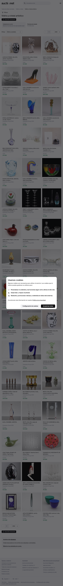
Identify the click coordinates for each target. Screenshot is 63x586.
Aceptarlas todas (48, 306)
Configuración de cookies (30, 306)
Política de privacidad (39, 300)
